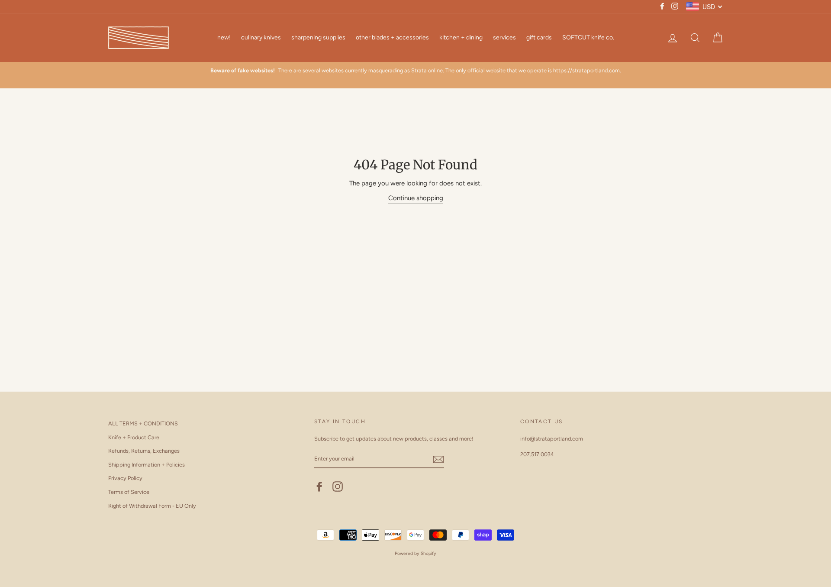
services (504, 37)
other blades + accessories (392, 37)
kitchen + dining (461, 37)
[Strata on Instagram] (337, 486)
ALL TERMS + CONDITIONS (143, 423)
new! (224, 37)
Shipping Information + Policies (146, 464)
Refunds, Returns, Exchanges (144, 451)
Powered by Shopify (415, 553)
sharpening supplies (318, 37)
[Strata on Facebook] (319, 486)
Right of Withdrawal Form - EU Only (152, 506)
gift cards (539, 37)
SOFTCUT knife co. (588, 37)
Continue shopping (415, 198)
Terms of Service (128, 492)
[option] (415, 70)
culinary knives (261, 37)
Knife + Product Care (133, 437)
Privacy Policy (125, 478)
